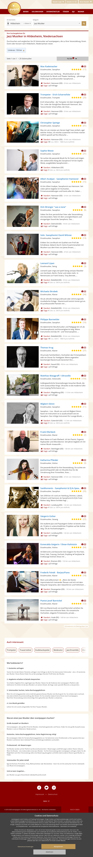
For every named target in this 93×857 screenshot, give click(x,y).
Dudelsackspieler (42, 650)
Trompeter (11, 650)
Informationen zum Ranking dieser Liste (76, 626)
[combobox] (62, 23)
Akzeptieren (58, 846)
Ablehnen (49, 852)
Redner (81, 11)
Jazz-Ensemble (73, 650)
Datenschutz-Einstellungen (25, 846)
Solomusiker (37, 11)
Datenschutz (53, 794)
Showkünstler (53, 11)
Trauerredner (25, 650)
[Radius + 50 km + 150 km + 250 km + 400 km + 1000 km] (27, 23)
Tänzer (66, 11)
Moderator (58, 650)
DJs (73, 11)
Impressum (39, 794)
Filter (70, 58)
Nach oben (75, 809)
